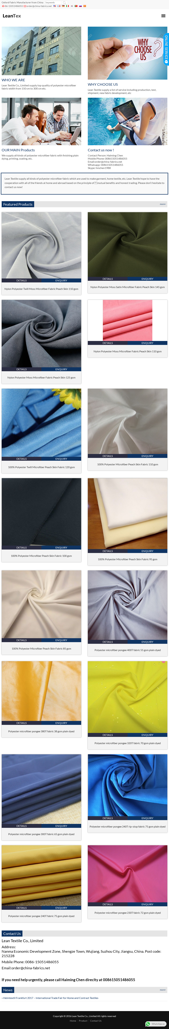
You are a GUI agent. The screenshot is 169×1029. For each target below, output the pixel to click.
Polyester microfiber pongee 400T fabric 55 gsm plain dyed (128, 650)
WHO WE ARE (13, 80)
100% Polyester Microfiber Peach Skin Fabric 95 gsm (127, 559)
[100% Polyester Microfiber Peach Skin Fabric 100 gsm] (41, 544)
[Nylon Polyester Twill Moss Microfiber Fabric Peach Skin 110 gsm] (41, 277)
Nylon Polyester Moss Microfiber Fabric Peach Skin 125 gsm (41, 377)
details (22, 280)
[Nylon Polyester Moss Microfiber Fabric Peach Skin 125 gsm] (41, 366)
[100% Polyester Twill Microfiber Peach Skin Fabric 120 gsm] (41, 455)
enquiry (61, 280)
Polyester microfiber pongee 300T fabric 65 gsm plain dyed (41, 834)
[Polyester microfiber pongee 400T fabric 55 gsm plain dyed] (127, 638)
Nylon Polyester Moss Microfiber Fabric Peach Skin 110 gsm (128, 351)
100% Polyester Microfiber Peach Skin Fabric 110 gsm (127, 464)
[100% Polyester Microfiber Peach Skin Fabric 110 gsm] (127, 452)
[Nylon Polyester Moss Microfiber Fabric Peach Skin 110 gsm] (127, 339)
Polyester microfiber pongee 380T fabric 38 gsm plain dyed (41, 731)
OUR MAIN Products (18, 150)
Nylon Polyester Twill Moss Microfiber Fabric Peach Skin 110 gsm (41, 288)
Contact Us (95, 1020)
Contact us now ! (101, 150)
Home (73, 1020)
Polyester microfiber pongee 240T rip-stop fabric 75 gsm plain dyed (128, 826)
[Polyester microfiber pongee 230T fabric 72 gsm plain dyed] (127, 901)
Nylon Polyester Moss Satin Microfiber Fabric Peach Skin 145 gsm (127, 287)
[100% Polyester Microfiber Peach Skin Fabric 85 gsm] (41, 637)
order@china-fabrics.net (39, 6)
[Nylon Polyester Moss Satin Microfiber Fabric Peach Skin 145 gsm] (127, 275)
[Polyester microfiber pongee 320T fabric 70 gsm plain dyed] (127, 731)
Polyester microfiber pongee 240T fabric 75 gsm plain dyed (41, 915)
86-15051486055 (14, 6)
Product (83, 1020)
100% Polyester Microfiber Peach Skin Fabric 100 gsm (41, 555)
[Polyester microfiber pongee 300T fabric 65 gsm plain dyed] (41, 822)
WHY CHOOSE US (103, 84)
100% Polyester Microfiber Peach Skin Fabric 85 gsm (41, 648)
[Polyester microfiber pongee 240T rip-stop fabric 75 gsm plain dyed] (127, 815)
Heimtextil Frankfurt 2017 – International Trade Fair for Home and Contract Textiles (50, 997)
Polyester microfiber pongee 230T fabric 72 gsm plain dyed (128, 912)
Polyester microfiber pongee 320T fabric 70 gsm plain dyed (128, 743)
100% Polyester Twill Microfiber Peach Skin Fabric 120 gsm (41, 467)
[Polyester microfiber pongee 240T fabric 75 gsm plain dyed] (41, 904)
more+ (163, 204)
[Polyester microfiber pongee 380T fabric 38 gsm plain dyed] (41, 719)
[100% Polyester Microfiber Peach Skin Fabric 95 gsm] (127, 548)
